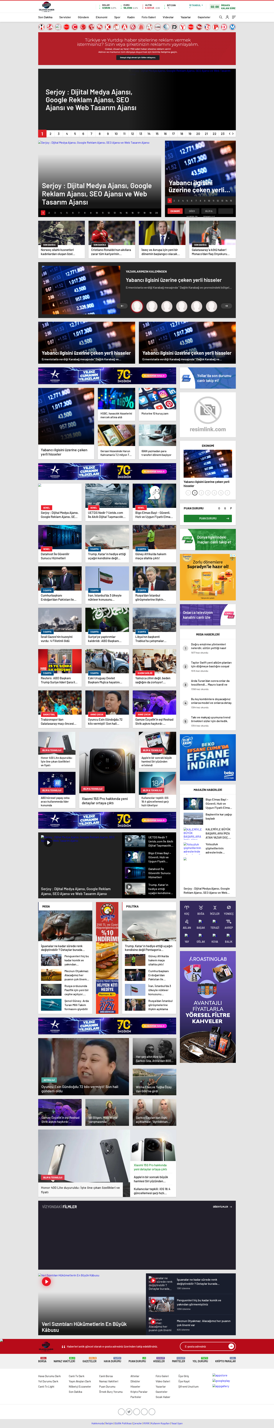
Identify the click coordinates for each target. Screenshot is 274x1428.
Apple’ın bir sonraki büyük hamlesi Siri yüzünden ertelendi (151, 1179)
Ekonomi (101, 17)
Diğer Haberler (192, 212)
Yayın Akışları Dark (80, 1381)
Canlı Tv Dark (76, 1376)
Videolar (168, 17)
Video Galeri (163, 1381)
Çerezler (137, 1423)
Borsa (42, 1360)
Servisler (65, 17)
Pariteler (178, 1360)
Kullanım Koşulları (160, 1423)
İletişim (109, 1423)
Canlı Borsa (106, 1376)
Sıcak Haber (163, 1397)
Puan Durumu (137, 1360)
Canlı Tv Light (46, 1386)
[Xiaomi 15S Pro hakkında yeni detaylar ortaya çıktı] (153, 1145)
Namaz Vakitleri (64, 1360)
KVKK (146, 1423)
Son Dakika (45, 17)
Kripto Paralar (225, 1360)
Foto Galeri (149, 17)
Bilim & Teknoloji (209, 212)
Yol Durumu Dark (48, 1381)
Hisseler (159, 1360)
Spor (117, 17)
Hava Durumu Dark (49, 1376)
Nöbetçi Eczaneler (80, 1386)
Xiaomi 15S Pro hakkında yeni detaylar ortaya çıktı (150, 1167)
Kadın (131, 17)
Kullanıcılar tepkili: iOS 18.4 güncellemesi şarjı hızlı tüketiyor (152, 1191)
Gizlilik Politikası (123, 1423)
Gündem (83, 17)
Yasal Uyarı (177, 1423)
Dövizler (135, 1381)
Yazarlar (186, 17)
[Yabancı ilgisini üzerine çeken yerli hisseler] (66, 416)
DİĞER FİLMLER (220, 1206)
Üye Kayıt (184, 1381)
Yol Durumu (200, 1360)
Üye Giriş (183, 1376)
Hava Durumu (112, 1360)
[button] (42, 133)
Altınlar (134, 1376)
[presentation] (230, 132)
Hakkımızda (98, 1423)
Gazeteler (204, 17)
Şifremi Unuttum (188, 1386)
